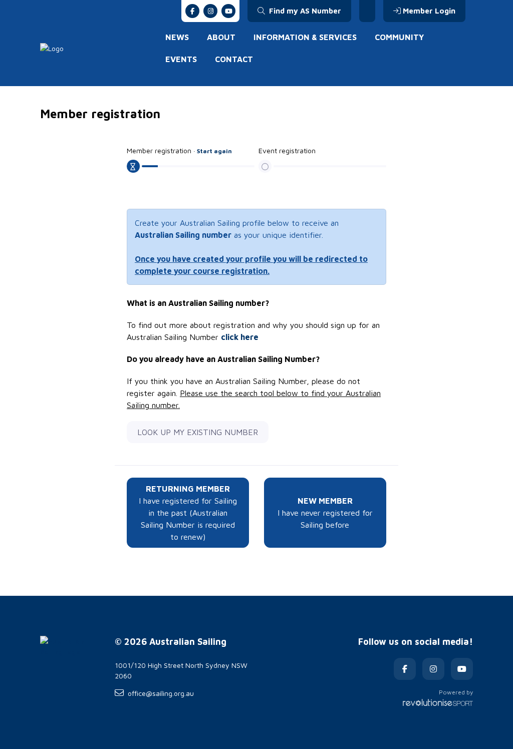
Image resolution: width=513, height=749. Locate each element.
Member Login (429, 11)
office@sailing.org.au (161, 693)
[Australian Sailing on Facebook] (192, 11)
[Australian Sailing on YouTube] (228, 11)
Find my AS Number (304, 11)
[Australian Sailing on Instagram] (210, 11)
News (177, 37)
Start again (214, 151)
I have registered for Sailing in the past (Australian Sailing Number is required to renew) (188, 512)
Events (181, 59)
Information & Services (305, 37)
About (221, 37)
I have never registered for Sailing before (325, 512)
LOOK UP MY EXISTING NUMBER (197, 432)
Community (399, 37)
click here (240, 336)
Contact (234, 59)
